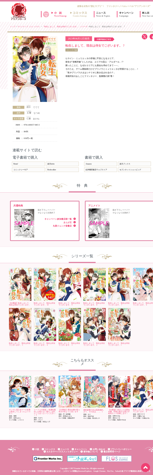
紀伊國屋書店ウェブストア (96, 170)
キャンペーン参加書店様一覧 (58, 219)
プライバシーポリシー (121, 449)
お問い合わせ (99, 449)
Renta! (15, 164)
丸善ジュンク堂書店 (62, 226)
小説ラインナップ (60, 14)
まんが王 (67, 222)
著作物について (90, 452)
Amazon (89, 164)
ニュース (103, 14)
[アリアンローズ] (18, 11)
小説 (37, 449)
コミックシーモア (20, 170)
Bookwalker (51, 170)
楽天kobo (51, 164)
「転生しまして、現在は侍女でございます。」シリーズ (65, 27)
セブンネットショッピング (130, 170)
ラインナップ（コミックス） (29, 27)
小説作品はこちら (104, 39)
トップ (12, 27)
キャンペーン (126, 14)
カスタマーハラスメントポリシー (62, 452)
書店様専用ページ (112, 452)
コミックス (50, 449)
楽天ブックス (125, 164)
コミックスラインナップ (79, 14)
